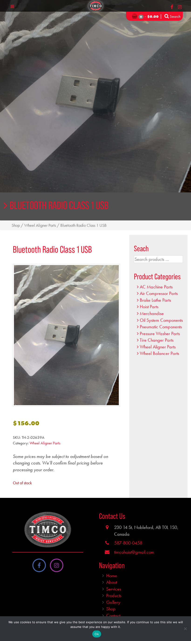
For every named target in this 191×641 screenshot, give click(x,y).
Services (113, 589)
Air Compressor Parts (159, 293)
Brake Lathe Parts (155, 300)
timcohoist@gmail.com (134, 552)
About (111, 582)
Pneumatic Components (161, 327)
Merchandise (152, 313)
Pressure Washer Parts (160, 333)
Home (111, 576)
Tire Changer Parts (157, 340)
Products (113, 595)
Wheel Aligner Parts (40, 225)
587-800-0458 (128, 543)
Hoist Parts (149, 307)
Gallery (113, 602)
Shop (16, 225)
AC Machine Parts (156, 287)
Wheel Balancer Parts (159, 353)
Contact (113, 616)
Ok (97, 634)
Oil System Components (161, 320)
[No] (185, 628)
